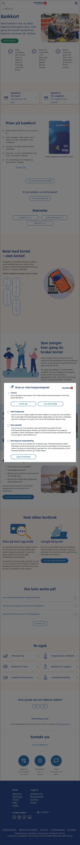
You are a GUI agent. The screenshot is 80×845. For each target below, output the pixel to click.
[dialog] (40, 422)
